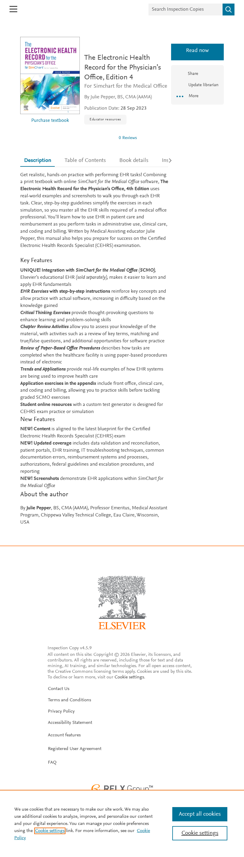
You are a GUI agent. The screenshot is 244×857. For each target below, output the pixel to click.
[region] (122, 823)
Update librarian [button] (202, 85)
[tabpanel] (94, 349)
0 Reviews (128, 138)
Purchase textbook (50, 120)
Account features (64, 735)
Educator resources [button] (105, 119)
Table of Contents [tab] (85, 160)
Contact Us (58, 688)
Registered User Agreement (74, 748)
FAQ (52, 762)
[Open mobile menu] (13, 9)
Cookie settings (129, 677)
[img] (99, 138)
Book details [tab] (133, 160)
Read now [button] (197, 50)
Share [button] (193, 74)
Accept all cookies (200, 814)
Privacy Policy (61, 711)
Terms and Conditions (69, 700)
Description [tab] (37, 160)
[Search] (228, 9)
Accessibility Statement (70, 722)
